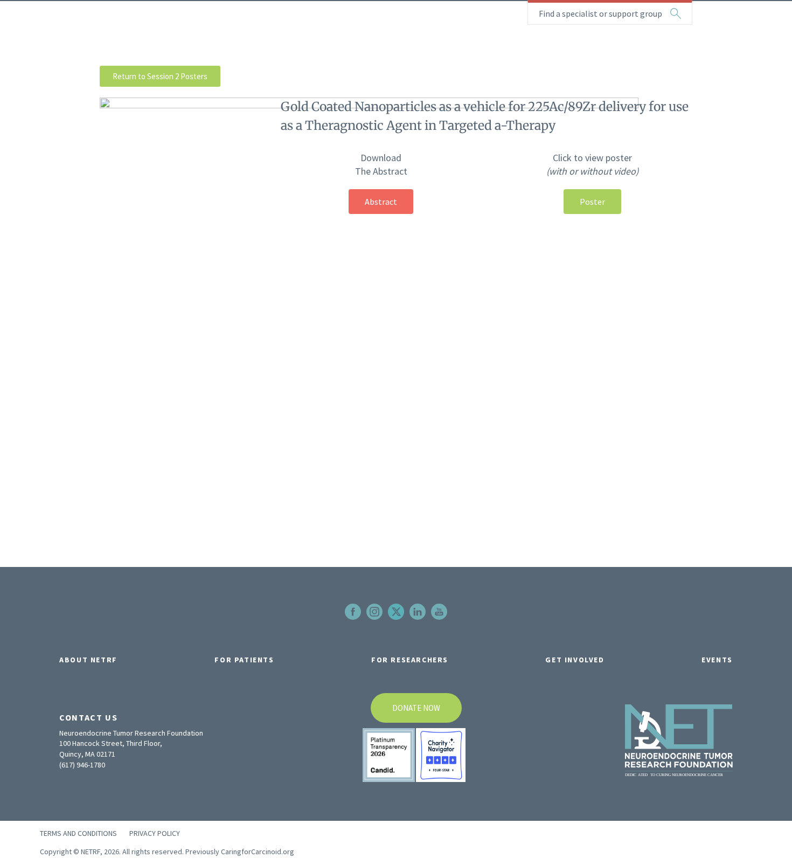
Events (717, 660)
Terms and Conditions (78, 833)
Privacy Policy (154, 833)
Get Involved (574, 660)
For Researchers (409, 660)
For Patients (244, 660)
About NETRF (88, 660)
